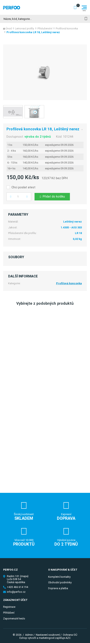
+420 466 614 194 (17, 587)
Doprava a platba (58, 588)
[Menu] (84, 7)
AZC (68, 637)
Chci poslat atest (23, 187)
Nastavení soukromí (48, 634)
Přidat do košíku (54, 196)
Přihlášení (8, 612)
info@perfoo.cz (16, 591)
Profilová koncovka (67, 28)
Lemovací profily (24, 28)
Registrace (9, 606)
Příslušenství (44, 28)
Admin (29, 634)
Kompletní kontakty (59, 576)
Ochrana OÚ (70, 634)
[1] (86, 19)
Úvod (9, 28)
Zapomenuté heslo (14, 618)
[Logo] (11, 7)
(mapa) (24, 576)
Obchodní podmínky (60, 582)
